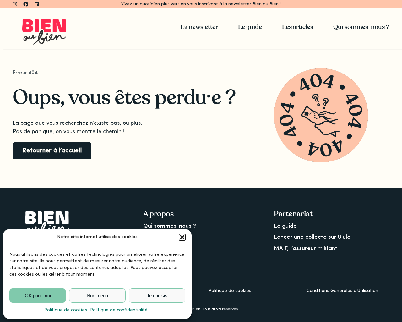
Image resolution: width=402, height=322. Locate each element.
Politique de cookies (65, 310)
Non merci (97, 295)
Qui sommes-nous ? (169, 226)
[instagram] (15, 4)
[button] (182, 237)
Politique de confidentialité (119, 310)
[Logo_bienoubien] (44, 22)
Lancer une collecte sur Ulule (312, 237)
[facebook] (25, 4)
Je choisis (157, 295)
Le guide (285, 226)
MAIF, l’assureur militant (305, 248)
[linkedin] (37, 4)
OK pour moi (38, 295)
